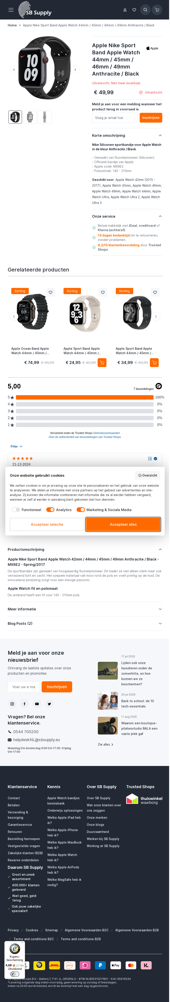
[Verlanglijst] (134, 10)
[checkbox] (25, 509)
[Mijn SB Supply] (125, 10)
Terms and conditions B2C (34, 950)
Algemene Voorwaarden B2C (86, 941)
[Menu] (22, 943)
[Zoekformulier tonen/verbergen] (145, 9)
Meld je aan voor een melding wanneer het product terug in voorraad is (127, 106)
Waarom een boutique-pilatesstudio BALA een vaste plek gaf (137, 728)
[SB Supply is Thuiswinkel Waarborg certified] (141, 798)
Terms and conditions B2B (81, 950)
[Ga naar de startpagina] (35, 10)
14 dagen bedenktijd (114, 235)
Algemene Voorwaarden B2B (137, 941)
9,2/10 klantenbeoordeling (118, 245)
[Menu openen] (12, 9)
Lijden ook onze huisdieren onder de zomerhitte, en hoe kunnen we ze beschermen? (134, 673)
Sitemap (51, 941)
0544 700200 (26, 731)
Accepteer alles (123, 524)
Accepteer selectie (47, 524)
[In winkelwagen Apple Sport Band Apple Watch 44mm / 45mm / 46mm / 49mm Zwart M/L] (154, 362)
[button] (152, 48)
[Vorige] (13, 69)
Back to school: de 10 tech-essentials (135, 703)
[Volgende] (76, 69)
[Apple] (152, 48)
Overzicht (149, 475)
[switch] (14, 974)
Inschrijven (56, 686)
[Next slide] (155, 316)
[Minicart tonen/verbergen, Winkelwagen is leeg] (157, 9)
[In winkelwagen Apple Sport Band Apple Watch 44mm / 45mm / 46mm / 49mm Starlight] (102, 362)
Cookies (32, 941)
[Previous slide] (14, 316)
